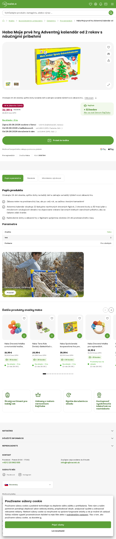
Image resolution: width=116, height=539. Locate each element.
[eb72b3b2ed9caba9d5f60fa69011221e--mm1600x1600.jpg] (70, 327)
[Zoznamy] (90, 4)
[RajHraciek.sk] (3, 20)
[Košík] (105, 4)
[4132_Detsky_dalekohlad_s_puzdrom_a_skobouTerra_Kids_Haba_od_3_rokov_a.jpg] (43, 327)
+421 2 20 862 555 (11, 462)
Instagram (27, 475)
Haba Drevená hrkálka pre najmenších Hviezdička (98, 345)
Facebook (11, 475)
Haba (27, 155)
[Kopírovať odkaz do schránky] (108, 60)
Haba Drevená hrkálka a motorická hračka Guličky (15, 345)
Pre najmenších (8, 155)
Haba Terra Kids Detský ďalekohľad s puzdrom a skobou (41, 345)
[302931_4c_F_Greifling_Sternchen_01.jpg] (98, 327)
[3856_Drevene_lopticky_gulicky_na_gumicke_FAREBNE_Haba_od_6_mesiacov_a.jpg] (15, 327)
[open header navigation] (112, 4)
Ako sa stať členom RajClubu (97, 112)
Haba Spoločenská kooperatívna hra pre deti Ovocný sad (70, 345)
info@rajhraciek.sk (70, 462)
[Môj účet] (95, 4)
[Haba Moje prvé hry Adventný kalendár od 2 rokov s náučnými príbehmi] (8, 84)
